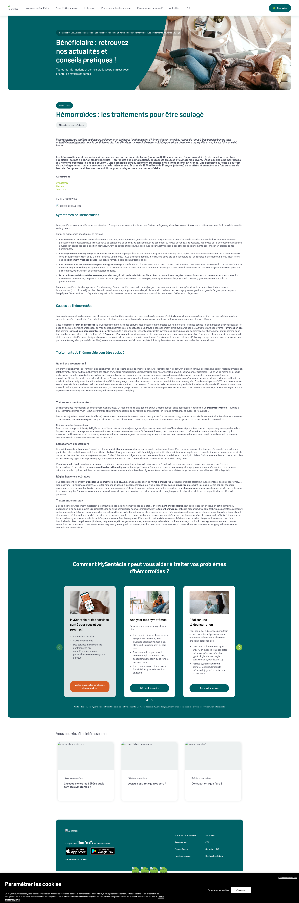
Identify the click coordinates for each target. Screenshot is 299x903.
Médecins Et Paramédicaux (120, 32)
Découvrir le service (149, 688)
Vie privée (209, 835)
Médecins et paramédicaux (71, 125)
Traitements (62, 189)
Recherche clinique (214, 856)
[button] (239, 647)
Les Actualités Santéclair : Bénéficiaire (88, 32)
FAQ (188, 8)
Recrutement (181, 842)
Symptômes (62, 182)
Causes (60, 186)
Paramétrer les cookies (76, 859)
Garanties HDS (212, 849)
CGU (207, 842)
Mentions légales (182, 856)
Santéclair (64, 32)
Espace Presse (181, 849)
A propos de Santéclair (185, 835)
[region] (149, 888)
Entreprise (89, 8)
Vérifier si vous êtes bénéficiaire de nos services (89, 686)
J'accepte (240, 890)
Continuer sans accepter (287, 878)
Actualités (174, 8)
